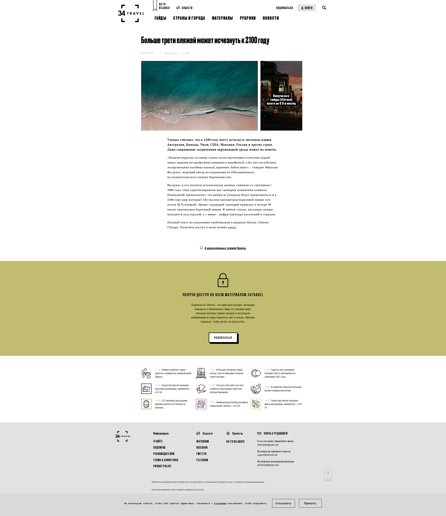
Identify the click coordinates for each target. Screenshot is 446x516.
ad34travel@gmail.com (268, 465)
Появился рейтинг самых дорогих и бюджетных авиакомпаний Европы (173, 373)
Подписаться (284, 8)
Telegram (202, 460)
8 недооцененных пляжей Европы (225, 248)
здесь (232, 227)
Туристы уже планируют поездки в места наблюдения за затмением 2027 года (279, 373)
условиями (220, 503)
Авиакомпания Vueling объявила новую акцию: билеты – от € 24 (229, 404)
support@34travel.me (267, 455)
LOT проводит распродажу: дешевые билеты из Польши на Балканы (171, 404)
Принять (310, 503)
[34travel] (131, 13)
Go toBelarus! (164, 6)
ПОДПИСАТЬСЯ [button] (223, 337)
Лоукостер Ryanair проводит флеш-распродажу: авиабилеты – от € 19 (283, 404)
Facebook (202, 447)
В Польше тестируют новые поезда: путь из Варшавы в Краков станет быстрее (226, 373)
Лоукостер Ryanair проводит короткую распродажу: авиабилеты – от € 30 (173, 389)
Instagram (202, 441)
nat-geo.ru (170, 53)
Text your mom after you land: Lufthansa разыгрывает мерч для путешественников (227, 389)
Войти (309, 8)
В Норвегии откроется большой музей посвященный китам (282, 388)
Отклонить (283, 503)
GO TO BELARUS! (235, 441)
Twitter (201, 454)
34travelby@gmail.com (268, 444)
